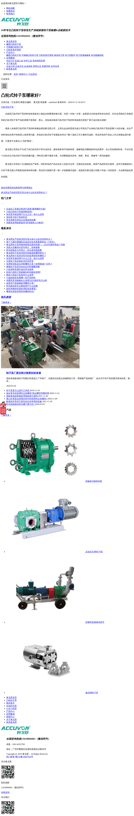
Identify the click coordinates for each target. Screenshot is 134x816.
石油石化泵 (11, 706)
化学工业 (28, 61)
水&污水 (10, 61)
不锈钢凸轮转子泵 (14, 47)
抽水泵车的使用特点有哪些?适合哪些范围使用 (28, 393)
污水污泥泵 (11, 708)
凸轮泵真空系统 (13, 50)
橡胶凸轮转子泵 (13, 44)
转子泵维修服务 (83, 55)
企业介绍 (10, 66)
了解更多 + (6, 302)
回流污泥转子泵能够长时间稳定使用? (23, 272)
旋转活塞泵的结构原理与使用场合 (16, 188)
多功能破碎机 (97, 55)
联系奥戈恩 (11, 69)
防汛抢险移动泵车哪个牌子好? (20, 404)
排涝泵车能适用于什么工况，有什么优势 (25, 214)
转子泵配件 (70, 55)
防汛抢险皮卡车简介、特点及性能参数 (24, 250)
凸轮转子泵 (11, 700)
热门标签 (10, 757)
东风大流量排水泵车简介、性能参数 (23, 247)
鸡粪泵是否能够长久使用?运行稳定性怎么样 (26, 280)
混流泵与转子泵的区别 (16, 217)
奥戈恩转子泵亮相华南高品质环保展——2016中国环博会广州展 (35, 245)
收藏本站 (10, 11)
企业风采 (28, 66)
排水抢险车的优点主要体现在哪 (21, 220)
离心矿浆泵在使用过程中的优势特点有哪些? (27, 399)
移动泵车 (10, 703)
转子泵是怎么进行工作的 (18, 390)
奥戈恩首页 (11, 41)
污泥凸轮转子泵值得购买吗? (19, 212)
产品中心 (10, 52)
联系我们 (10, 14)
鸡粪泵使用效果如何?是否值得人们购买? (25, 223)
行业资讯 (33, 74)
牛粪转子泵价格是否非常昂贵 (20, 261)
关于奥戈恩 (11, 63)
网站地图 (10, 8)
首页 (16, 74)
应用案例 (10, 58)
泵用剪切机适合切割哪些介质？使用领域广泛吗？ (29, 264)
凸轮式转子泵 (7, 107)
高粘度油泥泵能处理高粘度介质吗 (22, 396)
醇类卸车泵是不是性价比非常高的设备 (24, 401)
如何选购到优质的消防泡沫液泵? (21, 289)
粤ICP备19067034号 (24, 757)
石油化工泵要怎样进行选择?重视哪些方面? (26, 209)
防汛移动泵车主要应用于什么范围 (22, 286)
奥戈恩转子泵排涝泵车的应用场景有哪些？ (26, 256)
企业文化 (19, 66)
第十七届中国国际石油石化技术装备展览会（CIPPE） (31, 242)
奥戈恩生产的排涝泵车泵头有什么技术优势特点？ (24, 192)
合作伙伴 (55, 66)
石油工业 (19, 61)
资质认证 (37, 66)
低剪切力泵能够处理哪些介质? (20, 283)
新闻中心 (23, 74)
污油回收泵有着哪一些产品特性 (21, 278)
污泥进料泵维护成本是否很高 (20, 269)
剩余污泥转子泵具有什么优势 (20, 275)
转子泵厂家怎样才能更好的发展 (23, 373)
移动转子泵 (59, 55)
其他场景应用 (38, 61)
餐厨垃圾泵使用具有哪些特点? (20, 291)
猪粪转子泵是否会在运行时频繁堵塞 (23, 267)
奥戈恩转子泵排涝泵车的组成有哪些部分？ (26, 253)
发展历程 (46, 66)
